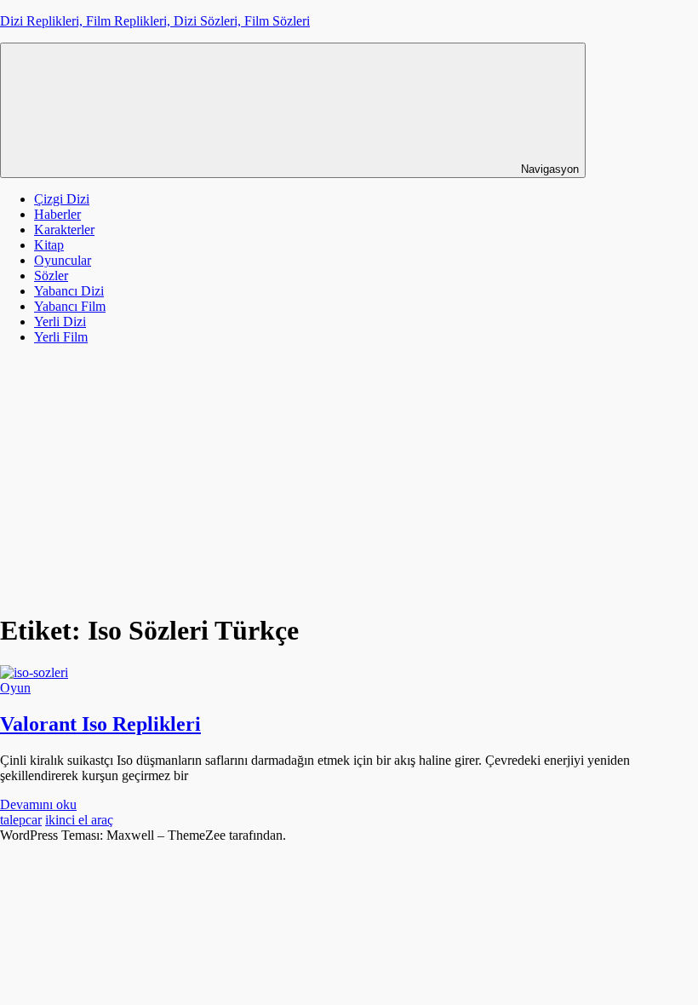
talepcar (21, 820)
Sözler (51, 275)
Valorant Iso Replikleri (100, 724)
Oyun (15, 688)
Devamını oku (38, 804)
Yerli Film (61, 337)
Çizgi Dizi (61, 199)
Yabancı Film (70, 306)
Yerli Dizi (60, 321)
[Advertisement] (349, 478)
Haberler (57, 214)
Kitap (49, 245)
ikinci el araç (79, 820)
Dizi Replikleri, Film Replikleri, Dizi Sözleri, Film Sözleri (155, 21)
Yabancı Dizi (69, 291)
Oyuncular (62, 260)
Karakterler (64, 229)
